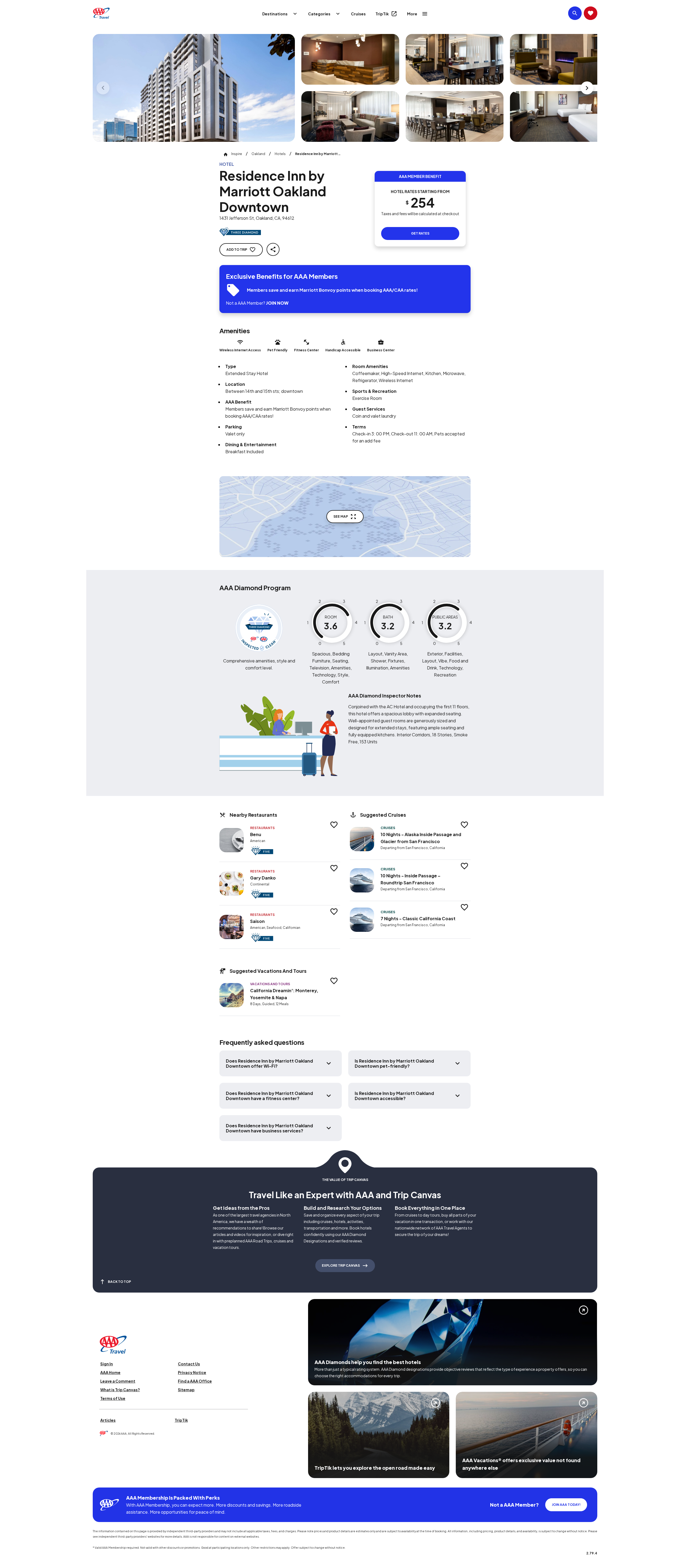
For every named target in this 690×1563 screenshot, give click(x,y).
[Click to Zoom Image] (194, 88)
